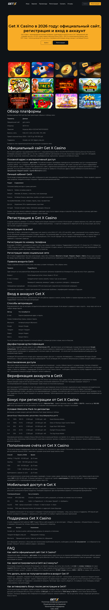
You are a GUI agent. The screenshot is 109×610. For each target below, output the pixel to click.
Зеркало (34, 4)
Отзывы (70, 4)
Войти (86, 4)
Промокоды (43, 4)
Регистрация (53, 4)
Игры (27, 4)
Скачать (62, 4)
